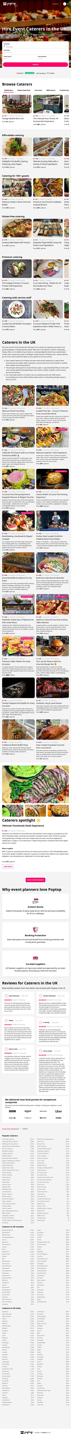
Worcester (40, 1314)
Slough (4, 1333)
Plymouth (40, 1393)
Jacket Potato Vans (7, 1165)
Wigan (39, 1350)
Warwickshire (6, 1261)
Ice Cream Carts (42, 1172)
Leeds (39, 1352)
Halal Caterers (6, 1177)
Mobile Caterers (7, 1156)
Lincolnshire (6, 1295)
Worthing (5, 1378)
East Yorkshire (41, 1244)
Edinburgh (40, 1395)
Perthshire (40, 1290)
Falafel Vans (41, 1203)
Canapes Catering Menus (45, 1168)
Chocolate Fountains (43, 1201)
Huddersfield (41, 1343)
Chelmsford (5, 1364)
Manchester (6, 1287)
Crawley (4, 1366)
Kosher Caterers (7, 1194)
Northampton (6, 1326)
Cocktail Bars (6, 1180)
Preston (39, 1366)
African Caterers (7, 1175)
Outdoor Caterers (7, 1153)
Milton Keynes (6, 1316)
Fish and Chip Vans (43, 1182)
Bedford (4, 1323)
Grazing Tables (6, 1206)
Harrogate (40, 1357)
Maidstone (5, 1371)
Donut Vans (40, 1184)
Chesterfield (41, 1319)
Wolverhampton (7, 1402)
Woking (4, 1350)
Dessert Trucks (41, 1187)
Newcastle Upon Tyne (44, 1390)
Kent (3, 1259)
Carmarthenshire (42, 1259)
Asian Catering (6, 1172)
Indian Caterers (7, 1208)
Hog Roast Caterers (43, 1151)
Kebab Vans (40, 1211)
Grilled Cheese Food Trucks (10, 1170)
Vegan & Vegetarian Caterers (11, 1160)
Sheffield (40, 1326)
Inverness (40, 1405)
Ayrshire (39, 1283)
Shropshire (5, 1283)
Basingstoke (6, 1347)
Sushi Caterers (41, 1156)
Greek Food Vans (42, 1192)
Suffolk (4, 1256)
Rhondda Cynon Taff (43, 1242)
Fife (38, 1287)
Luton (4, 1335)
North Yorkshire (7, 1302)
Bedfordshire (6, 1235)
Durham (39, 1386)
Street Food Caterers (8, 1163)
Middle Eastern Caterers (44, 1208)
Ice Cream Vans (42, 1175)
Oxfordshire (6, 1232)
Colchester (5, 1381)
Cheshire (5, 1297)
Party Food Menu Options (10, 1158)
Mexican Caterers (42, 1158)
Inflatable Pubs (6, 1189)
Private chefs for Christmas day (11, 1220)
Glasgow (39, 1397)
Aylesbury (5, 1311)
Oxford (4, 1319)
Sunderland (40, 1388)
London (4, 1247)
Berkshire (5, 1242)
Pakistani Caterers (42, 1213)
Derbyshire (5, 1273)
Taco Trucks (40, 1160)
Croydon (4, 1352)
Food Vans (5, 1223)
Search (56, 4)
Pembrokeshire (42, 1268)
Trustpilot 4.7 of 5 (42, 1432)
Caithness (40, 1292)
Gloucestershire (7, 1278)
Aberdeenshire (41, 1302)
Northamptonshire (8, 1237)
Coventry (5, 1386)
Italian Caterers (42, 1146)
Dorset (39, 1240)
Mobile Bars (6, 1182)
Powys (39, 1230)
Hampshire (5, 1252)
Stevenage (5, 1343)
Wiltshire (5, 1280)
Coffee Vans (40, 1163)
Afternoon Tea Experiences (45, 1139)
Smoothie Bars (41, 1218)
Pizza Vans (40, 1141)
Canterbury (40, 1311)
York (38, 1369)
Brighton (5, 1383)
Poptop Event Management (10, 1129)
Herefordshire (6, 1290)
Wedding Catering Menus (10, 1144)
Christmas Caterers (8, 1139)
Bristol (4, 1285)
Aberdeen (40, 1402)
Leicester (5, 1393)
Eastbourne (5, 1390)
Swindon (4, 1345)
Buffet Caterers (7, 1196)
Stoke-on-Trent (41, 1323)
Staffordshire (6, 1275)
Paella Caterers (42, 1170)
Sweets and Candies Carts (45, 1177)
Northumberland (42, 1266)
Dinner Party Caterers (9, 1203)
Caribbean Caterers (8, 1215)
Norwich (39, 1378)
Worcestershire (7, 1271)
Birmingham (6, 1388)
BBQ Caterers (6, 1213)
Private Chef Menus (8, 1218)
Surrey (4, 1240)
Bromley (4, 1357)
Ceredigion (40, 1263)
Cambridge (5, 1362)
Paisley (39, 1400)
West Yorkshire (6, 1299)
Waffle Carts (41, 1215)
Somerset (40, 1235)
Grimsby (39, 1374)
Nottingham (6, 1268)
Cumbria (40, 1256)
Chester (39, 1345)
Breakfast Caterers (8, 1151)
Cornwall (40, 1278)
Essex (4, 1249)
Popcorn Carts (41, 1206)
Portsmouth (5, 1374)
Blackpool (40, 1376)
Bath (38, 1333)
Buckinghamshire (7, 1230)
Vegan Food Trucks (8, 1168)
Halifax (39, 1347)
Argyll (39, 1299)
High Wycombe (6, 1314)
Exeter (39, 1383)
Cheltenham (6, 1400)
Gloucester (40, 1321)
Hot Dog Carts (41, 1196)
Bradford (40, 1354)
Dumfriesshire (41, 1273)
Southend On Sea (7, 1369)
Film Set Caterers (7, 1149)
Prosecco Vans (6, 1184)
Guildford (5, 1354)
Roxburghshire (41, 1271)
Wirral (39, 1362)
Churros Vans (41, 1189)
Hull (38, 1381)
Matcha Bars (41, 1220)
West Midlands (6, 1266)
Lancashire (40, 1232)
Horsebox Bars (6, 1192)
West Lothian (41, 1280)
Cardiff (39, 1237)
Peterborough (41, 1316)
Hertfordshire (6, 1244)
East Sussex (5, 1263)
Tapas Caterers (6, 1201)
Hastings (5, 1397)
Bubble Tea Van (42, 1165)
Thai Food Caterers (43, 1153)
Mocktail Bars (6, 1187)
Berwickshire (41, 1297)
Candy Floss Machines (44, 1199)
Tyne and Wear (42, 1261)
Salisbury (40, 1328)
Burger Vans (41, 1144)
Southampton (6, 1376)
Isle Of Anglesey (42, 1254)
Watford (4, 1328)
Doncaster (40, 1340)
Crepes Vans (41, 1194)
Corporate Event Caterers (10, 1141)
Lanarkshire (40, 1275)
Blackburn (40, 1364)
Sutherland (40, 1285)
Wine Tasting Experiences (10, 1211)
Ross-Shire (40, 1295)
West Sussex (6, 1254)
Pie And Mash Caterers (44, 1180)
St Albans (5, 1331)
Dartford (4, 1359)
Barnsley (40, 1338)
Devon (39, 1249)
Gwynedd (40, 1252)
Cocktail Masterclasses (44, 1149)
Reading (4, 1321)
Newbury (5, 1338)
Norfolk (39, 1247)
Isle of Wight (6, 1292)
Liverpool (5, 1304)
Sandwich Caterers (8, 1199)
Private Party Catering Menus (11, 1146)
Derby (4, 1395)
